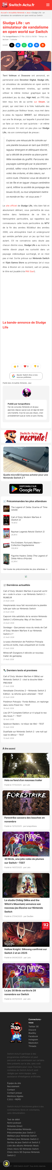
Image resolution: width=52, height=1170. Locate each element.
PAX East (29, 271)
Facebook (33, 1036)
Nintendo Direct (14, 1126)
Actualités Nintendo (16, 13)
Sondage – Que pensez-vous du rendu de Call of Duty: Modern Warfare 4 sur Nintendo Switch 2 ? (25, 630)
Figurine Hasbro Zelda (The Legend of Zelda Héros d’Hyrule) (29, 557)
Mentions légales (15, 1096)
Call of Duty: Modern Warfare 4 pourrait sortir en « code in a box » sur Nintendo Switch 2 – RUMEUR (25, 594)
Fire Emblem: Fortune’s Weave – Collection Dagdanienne (26, 544)
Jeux (28, 13)
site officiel (11, 205)
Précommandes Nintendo (19, 1129)
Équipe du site (14, 1083)
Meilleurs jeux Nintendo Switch (22, 1135)
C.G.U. (10, 1099)
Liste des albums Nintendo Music (23, 1145)
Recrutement (13, 1086)
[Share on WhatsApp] (24, 45)
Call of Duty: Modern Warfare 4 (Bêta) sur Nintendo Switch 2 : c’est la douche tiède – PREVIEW (23, 679)
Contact (11, 1089)
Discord (32, 1030)
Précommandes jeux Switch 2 (21, 1132)
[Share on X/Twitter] (11, 45)
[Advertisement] (26, 296)
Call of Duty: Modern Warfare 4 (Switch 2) (26, 518)
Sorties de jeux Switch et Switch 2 (23, 1142)
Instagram (33, 1039)
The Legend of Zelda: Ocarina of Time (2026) (29, 508)
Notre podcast (14, 1122)
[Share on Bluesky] (18, 45)
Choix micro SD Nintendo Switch (23, 1149)
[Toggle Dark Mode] (6, 1163)
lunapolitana (11, 36)
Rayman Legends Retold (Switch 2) (28, 531)
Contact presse (14, 1093)
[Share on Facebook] (36, 45)
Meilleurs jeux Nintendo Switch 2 (22, 1139)
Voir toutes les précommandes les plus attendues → (25, 569)
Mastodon (33, 1043)
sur (39, 101)
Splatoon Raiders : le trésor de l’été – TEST (23, 724)
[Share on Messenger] (30, 45)
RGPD (18, 1099)
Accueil (4, 13)
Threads (32, 1046)
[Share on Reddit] (42, 45)
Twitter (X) (34, 1026)
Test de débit (13, 1119)
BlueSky (32, 1033)
